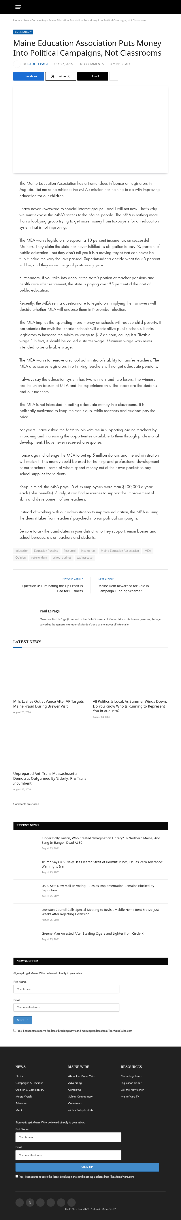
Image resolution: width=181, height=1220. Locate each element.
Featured (69, 551)
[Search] (164, 7)
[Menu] (18, 7)
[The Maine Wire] (90, 7)
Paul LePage (38, 64)
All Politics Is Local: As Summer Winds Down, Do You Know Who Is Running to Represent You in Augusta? (130, 706)
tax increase (85, 557)
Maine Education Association (120, 551)
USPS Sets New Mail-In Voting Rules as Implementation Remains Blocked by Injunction (98, 888)
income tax (88, 551)
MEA (148, 551)
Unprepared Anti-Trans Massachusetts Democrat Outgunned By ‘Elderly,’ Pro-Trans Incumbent (49, 778)
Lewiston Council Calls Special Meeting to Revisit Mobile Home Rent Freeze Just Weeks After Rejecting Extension (100, 911)
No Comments (92, 64)
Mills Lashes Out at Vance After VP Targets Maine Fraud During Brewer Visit (48, 704)
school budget (62, 557)
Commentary (39, 20)
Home (16, 20)
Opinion (20, 557)
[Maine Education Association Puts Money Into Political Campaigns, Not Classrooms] (90, 129)
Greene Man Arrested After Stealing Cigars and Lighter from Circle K (92, 933)
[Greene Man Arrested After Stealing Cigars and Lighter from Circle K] (25, 939)
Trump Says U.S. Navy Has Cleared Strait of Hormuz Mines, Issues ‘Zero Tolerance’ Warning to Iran (102, 864)
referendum (39, 557)
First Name (19, 982)
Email (16, 1000)
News (26, 20)
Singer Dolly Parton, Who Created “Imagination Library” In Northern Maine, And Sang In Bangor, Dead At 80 (101, 840)
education (21, 551)
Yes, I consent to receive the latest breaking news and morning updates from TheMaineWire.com (75, 1031)
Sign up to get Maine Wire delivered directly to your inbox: (48, 973)
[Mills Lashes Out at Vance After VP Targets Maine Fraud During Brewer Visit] (50, 674)
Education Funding (46, 551)
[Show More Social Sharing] (113, 76)
